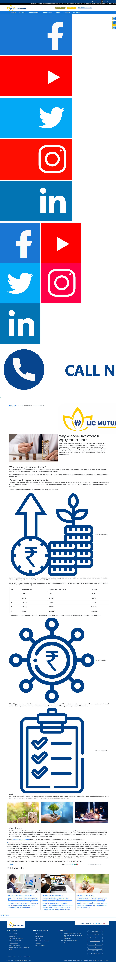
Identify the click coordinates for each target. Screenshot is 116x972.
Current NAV (13, 934)
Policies (38, 938)
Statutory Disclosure (95, 937)
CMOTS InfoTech (84, 960)
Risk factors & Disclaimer (42, 940)
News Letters (95, 950)
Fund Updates (95, 934)
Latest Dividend (14, 943)
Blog (15, 405)
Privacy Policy (39, 936)
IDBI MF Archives (40, 945)
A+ (96, 1)
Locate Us (66, 942)
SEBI (95, 944)
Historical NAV (13, 936)
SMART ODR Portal (95, 953)
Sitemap (38, 943)
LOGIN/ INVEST (60, 7)
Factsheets (95, 931)
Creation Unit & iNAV (15, 940)
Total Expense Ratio (95, 941)
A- (99, 1)
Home (10, 405)
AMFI (95, 947)
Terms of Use (39, 934)
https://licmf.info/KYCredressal (21, 839)
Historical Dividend (15, 945)
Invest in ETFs (71, 7)
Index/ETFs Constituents (16, 938)
